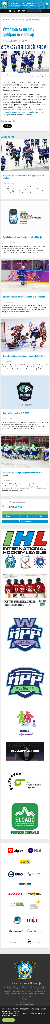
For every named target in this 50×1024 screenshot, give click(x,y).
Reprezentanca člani (9, 121)
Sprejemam (9, 1020)
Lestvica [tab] (25, 513)
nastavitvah (15, 1015)
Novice (8, 20)
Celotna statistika (26, 521)
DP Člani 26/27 (16, 507)
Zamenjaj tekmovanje (18, 502)
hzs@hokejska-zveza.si (27, 1005)
